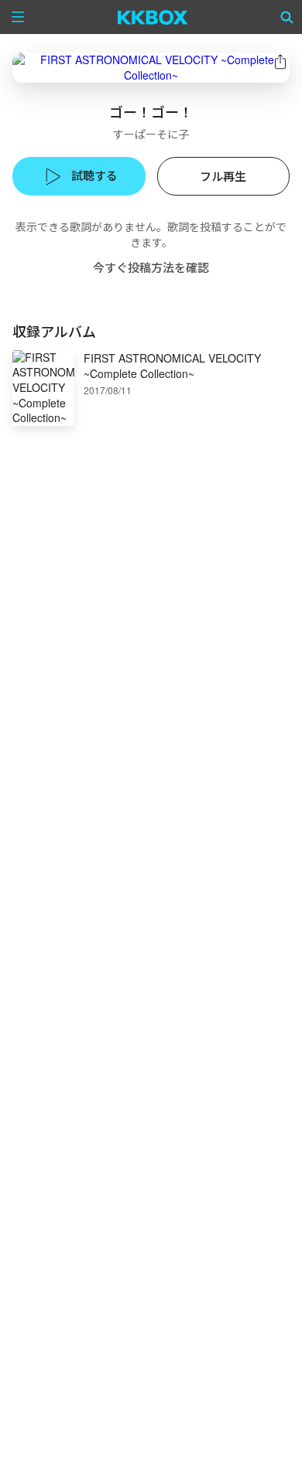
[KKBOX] (153, 17)
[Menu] (18, 17)
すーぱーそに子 (151, 133)
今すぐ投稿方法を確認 (151, 267)
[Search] (287, 17)
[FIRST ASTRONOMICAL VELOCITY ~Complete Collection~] (151, 68)
